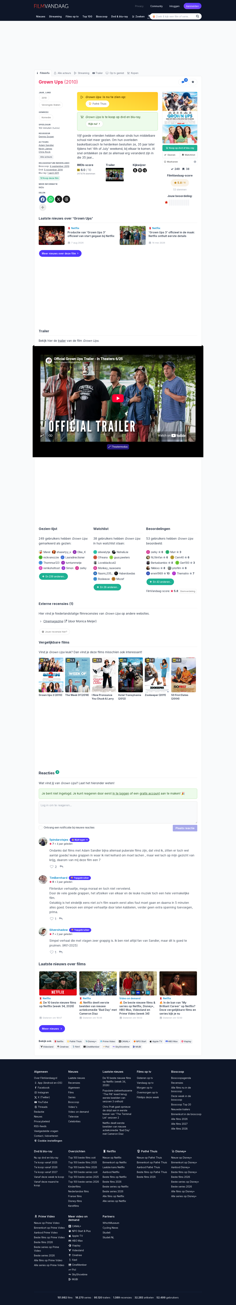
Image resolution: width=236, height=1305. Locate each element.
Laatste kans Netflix (114, 1167)
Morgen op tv (144, 1087)
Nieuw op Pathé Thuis (149, 1157)
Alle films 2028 (179, 1128)
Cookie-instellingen (49, 1140)
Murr (174, 552)
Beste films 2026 (112, 1181)
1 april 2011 (53, 172)
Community (156, 5)
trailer (62, 340)
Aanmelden (192, 5)
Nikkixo (158, 568)
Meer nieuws (50, 1028)
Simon (68, 568)
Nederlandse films (78, 1191)
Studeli (106, 1232)
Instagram (43, 1092)
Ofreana (101, 557)
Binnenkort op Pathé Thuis (152, 1162)
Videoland (48, 1046)
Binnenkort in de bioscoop (186, 1114)
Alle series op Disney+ (184, 1196)
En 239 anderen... (55, 576)
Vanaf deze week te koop (49, 1176)
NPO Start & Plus (81, 1231)
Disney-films (75, 1201)
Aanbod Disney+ (180, 1167)
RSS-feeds (40, 1126)
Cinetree (64, 1046)
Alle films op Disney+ (183, 1191)
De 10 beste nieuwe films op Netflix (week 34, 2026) (117, 1081)
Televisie (73, 1116)
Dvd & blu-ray (43, 1151)
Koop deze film (51, 178)
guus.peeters (120, 557)
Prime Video (109, 1041)
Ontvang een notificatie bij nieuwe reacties (68, 827)
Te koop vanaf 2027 (46, 1172)
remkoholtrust (50, 568)
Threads (42, 1106)
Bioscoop (73, 1102)
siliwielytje (102, 552)
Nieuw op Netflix (112, 1157)
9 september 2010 (59, 166)
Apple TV (157, 1041)
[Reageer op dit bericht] (61, 866)
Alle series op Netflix (114, 1201)
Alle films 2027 (179, 1123)
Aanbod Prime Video (46, 1232)
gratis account (150, 793)
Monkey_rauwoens (107, 568)
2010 (44, 97)
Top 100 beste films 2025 (82, 1162)
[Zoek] (198, 16)
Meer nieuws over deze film (59, 253)
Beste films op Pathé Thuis (152, 1172)
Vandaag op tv (145, 1082)
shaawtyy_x (64, 552)
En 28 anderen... (109, 587)
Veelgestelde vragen (46, 1131)
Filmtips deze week (148, 1097)
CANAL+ (125, 1041)
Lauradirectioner (73, 557)
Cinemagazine (53, 621)
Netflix (60, 1041)
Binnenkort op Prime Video (49, 1227)
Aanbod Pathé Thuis (148, 1167)
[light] (149, 15)
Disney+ (92, 1041)
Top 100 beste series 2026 (83, 1181)
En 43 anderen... (161, 581)
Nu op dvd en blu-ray (46, 1157)
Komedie (46, 117)
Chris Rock (44, 151)
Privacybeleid (42, 1121)
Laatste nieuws (76, 1077)
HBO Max (173, 1041)
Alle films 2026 (179, 1118)
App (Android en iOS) (49, 1082)
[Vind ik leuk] (51, 866)
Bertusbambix (162, 562)
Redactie (39, 1111)
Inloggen (174, 5)
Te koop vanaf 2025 (45, 1162)
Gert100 (186, 562)
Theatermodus (119, 446)
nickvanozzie (49, 557)
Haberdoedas (127, 573)
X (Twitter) (43, 1097)
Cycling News (110, 1227)
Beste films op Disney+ (184, 1172)
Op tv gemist (116, 73)
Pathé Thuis (99, 103)
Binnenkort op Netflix (115, 1162)
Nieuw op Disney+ (181, 1157)
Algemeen (74, 1087)
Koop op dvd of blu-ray (181, 147)
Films (71, 1092)
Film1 (77, 1046)
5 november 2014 (53, 169)
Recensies (74, 1082)
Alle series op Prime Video (49, 1265)
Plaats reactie (185, 828)
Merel (46, 552)
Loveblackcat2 (107, 562)
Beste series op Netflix (116, 1186)
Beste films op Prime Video (49, 1237)
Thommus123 (49, 562)
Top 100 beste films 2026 (82, 1167)
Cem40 (180, 557)
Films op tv (144, 1071)
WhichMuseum (111, 1222)
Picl (107, 1046)
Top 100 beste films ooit (82, 1157)
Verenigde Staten (51, 104)
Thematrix (183, 573)
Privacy (139, 6)
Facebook (43, 1087)
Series (71, 1097)
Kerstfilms (73, 1205)
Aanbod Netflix (111, 1172)
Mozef (118, 579)
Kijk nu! (92, 123)
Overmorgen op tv (147, 1092)
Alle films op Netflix (113, 1196)
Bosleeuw (102, 579)
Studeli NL (108, 1237)
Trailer (99, 73)
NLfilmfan (159, 557)
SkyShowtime (122, 1046)
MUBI (138, 1046)
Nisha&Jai (122, 552)
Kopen (134, 73)
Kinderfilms (74, 1186)
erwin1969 (159, 573)
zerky (82, 568)
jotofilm (179, 568)
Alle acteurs (64, 73)
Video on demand (78, 1111)
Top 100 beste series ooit (82, 1172)
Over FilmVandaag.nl (45, 1077)
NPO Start (141, 1041)
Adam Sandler (46, 145)
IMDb (41, 187)
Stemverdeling (187, 591)
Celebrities (74, 1121)
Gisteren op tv (145, 1077)
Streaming (83, 73)
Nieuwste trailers (180, 1109)
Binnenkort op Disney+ (184, 1162)
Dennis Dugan (46, 136)
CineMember (93, 1046)
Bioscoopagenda (181, 1077)
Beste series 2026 (113, 1191)
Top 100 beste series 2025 (83, 1176)
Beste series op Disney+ (185, 1181)
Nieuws (38, 1116)
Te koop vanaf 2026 (46, 1167)
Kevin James (45, 148)
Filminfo (44, 73)
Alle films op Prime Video (48, 1260)
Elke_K (80, 552)
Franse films (75, 1196)
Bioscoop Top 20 (181, 1104)
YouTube (42, 1102)
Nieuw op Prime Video (47, 1222)
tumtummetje (72, 562)
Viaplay (187, 1041)
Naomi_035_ (103, 573)
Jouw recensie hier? (55, 631)
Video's (72, 1106)
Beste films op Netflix (115, 1176)
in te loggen (120, 793)
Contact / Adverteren (46, 1135)
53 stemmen (180, 189)
